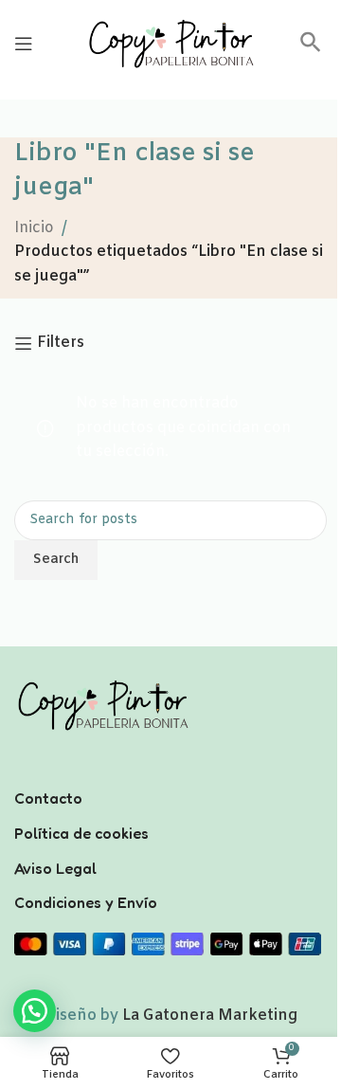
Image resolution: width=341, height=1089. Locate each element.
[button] (310, 49)
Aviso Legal (55, 868)
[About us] (170, 773)
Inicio (34, 228)
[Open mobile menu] (24, 44)
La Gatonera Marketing (209, 1015)
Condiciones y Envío (85, 902)
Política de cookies (81, 833)
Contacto (48, 798)
